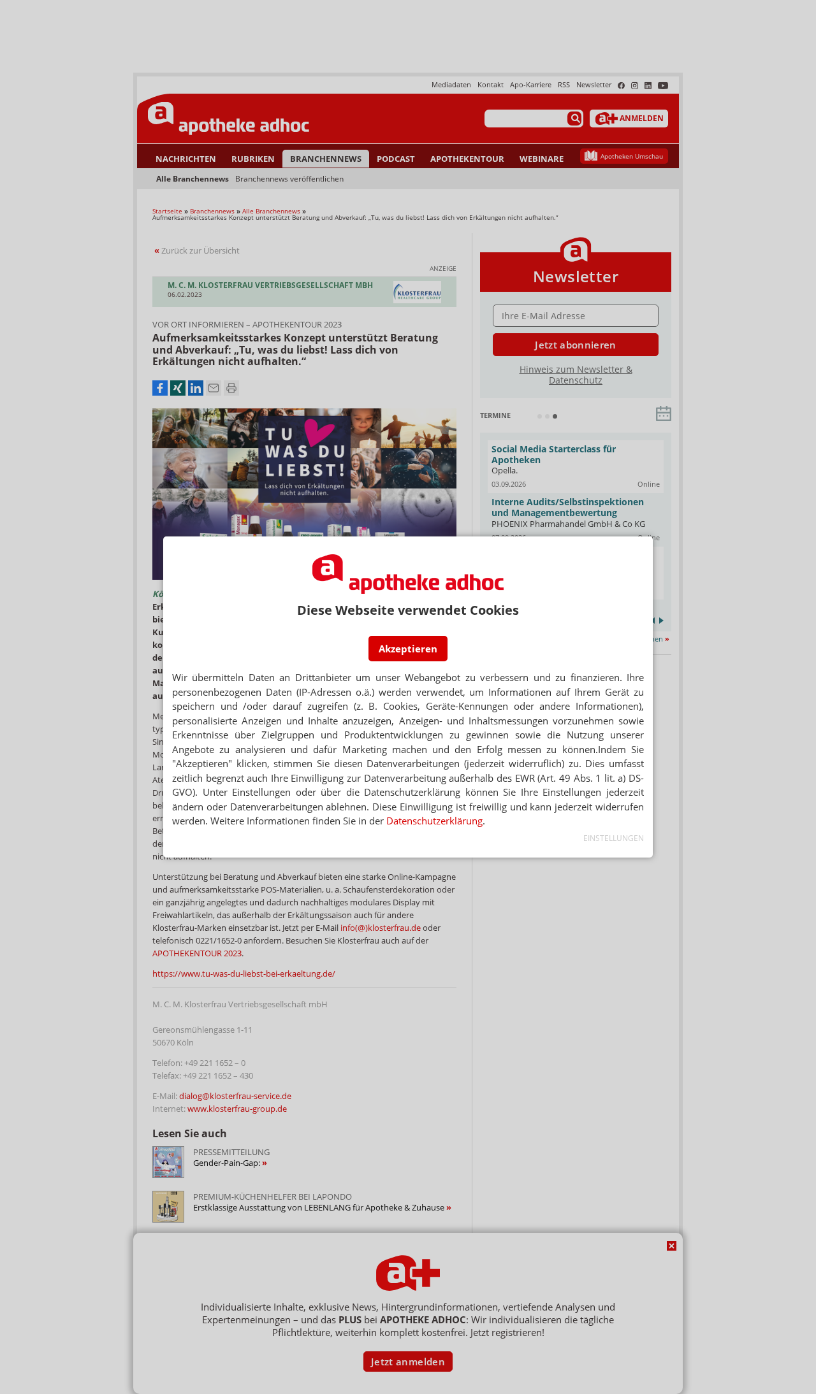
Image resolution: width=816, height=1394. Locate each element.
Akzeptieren (408, 648)
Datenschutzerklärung (434, 820)
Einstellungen (613, 838)
